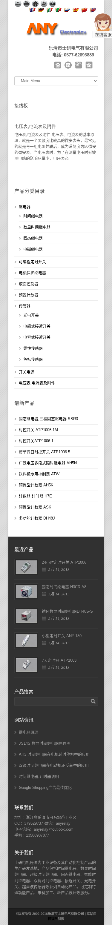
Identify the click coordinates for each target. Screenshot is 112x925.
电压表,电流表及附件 (35, 126)
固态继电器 (33, 238)
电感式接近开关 (36, 326)
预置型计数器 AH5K (36, 485)
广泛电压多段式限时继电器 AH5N (48, 463)
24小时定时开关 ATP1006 (64, 562)
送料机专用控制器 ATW (39, 474)
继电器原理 (28, 732)
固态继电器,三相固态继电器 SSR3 (48, 419)
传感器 (24, 306)
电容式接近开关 (36, 337)
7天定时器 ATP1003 (59, 660)
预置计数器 (28, 295)
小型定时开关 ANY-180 (62, 636)
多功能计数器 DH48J (37, 518)
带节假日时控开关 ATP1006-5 (44, 452)
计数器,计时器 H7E (35, 496)
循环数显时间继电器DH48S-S (67, 611)
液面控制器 (28, 284)
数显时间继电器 (36, 227)
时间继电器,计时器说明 (39, 776)
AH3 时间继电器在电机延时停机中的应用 (54, 754)
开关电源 (26, 372)
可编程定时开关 (32, 261)
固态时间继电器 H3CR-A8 (64, 587)
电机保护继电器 (32, 273)
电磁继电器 (33, 249)
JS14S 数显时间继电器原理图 (44, 743)
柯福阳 (53, 919)
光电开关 (31, 315)
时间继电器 (33, 216)
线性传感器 (33, 348)
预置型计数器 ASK (35, 507)
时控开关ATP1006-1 (36, 441)
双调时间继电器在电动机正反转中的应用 (54, 765)
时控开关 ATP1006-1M (38, 430)
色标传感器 (33, 359)
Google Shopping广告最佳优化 (45, 787)
